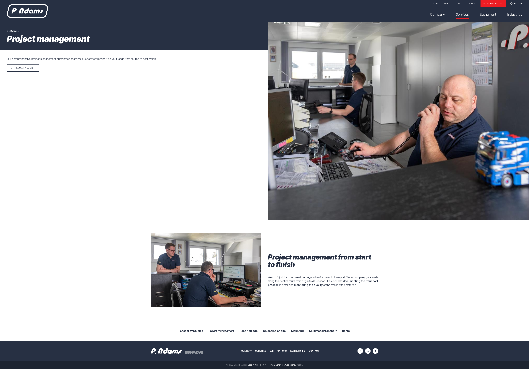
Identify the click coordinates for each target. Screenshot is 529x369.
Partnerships (297, 351)
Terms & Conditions (276, 365)
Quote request (495, 3)
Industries (514, 14)
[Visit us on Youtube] (375, 351)
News (447, 3)
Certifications (278, 351)
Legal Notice (253, 365)
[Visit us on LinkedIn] (368, 351)
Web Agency (290, 365)
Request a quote (24, 68)
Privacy (263, 365)
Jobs (457, 3)
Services (462, 14)
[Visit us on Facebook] (360, 351)
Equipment (488, 14)
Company (437, 14)
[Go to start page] (27, 11)
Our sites (260, 351)
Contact (470, 3)
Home (435, 3)
